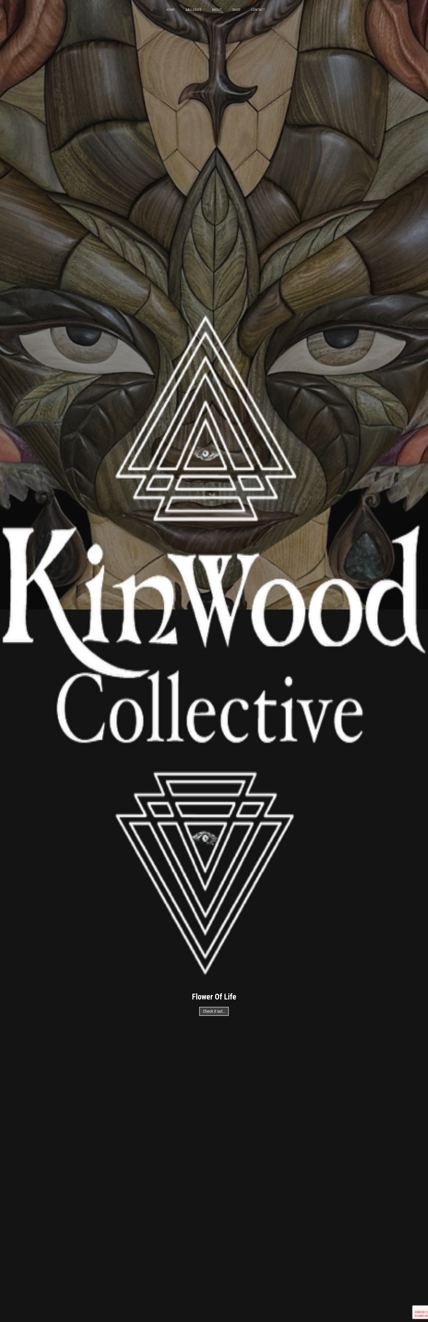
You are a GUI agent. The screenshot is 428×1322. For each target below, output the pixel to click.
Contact (258, 10)
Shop (237, 10)
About (217, 10)
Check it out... (214, 1011)
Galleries (194, 10)
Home (171, 10)
